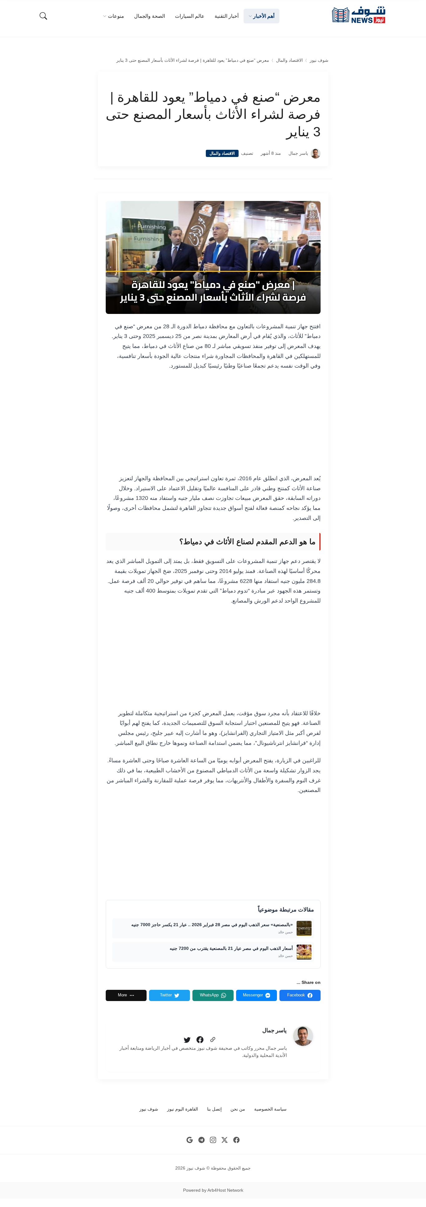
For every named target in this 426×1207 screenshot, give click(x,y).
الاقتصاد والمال (289, 60)
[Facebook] (200, 1040)
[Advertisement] (213, 422)
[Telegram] (201, 1140)
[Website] (213, 1040)
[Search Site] (43, 15)
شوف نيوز (319, 60)
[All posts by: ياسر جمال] (303, 1036)
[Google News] (189, 1140)
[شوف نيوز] (358, 15)
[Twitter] (187, 1040)
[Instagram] (213, 1140)
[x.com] (224, 1140)
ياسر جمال (298, 153)
